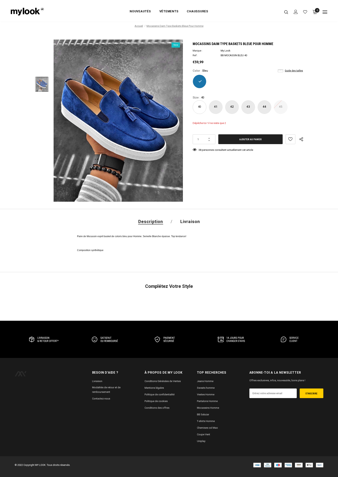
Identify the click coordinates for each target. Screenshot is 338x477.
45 (280, 106)
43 (248, 106)
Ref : (195, 55)
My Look (225, 50)
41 (216, 106)
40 (199, 106)
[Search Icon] (286, 12)
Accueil (139, 25)
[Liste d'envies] (290, 139)
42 (232, 106)
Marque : (197, 50)
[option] (118, 121)
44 (264, 106)
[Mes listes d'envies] (305, 12)
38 (200, 149)
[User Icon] (296, 11)
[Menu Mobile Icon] (325, 12)
